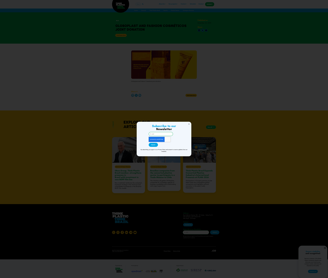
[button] (189, 124)
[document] (164, 139)
